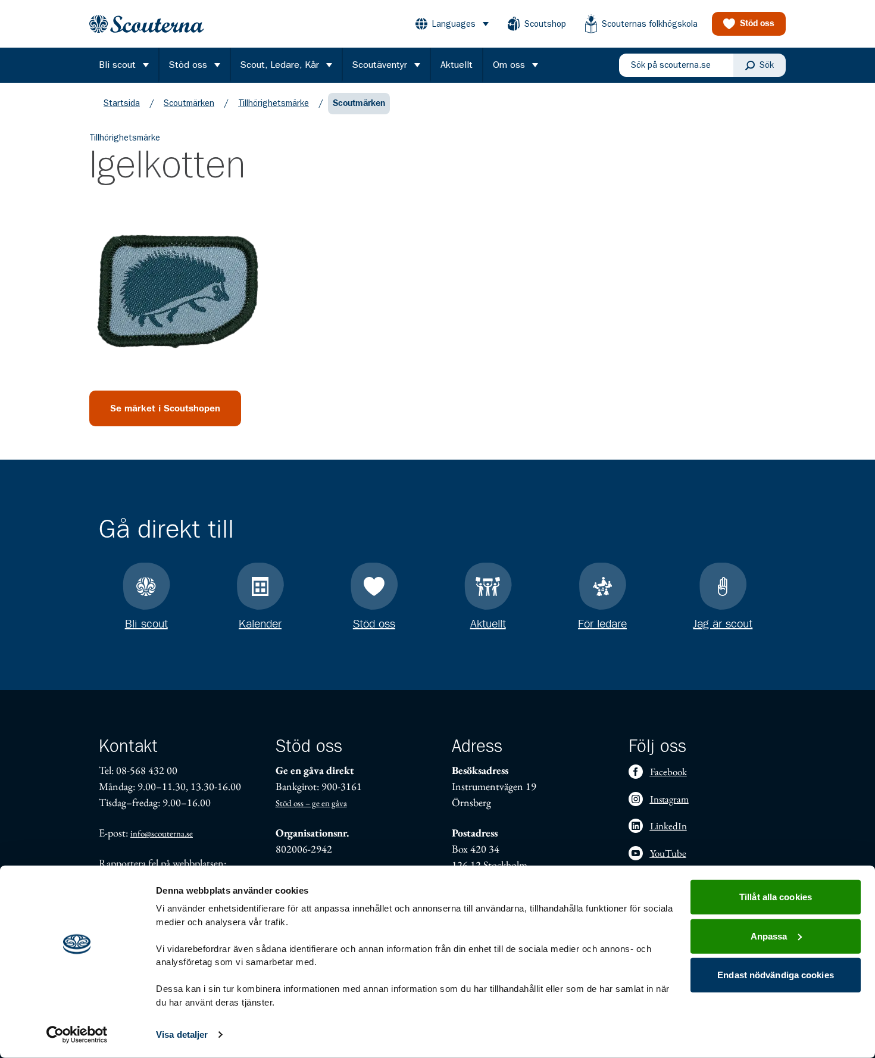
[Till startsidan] (146, 24)
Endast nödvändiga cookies (775, 975)
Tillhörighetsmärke (273, 103)
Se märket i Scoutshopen (165, 408)
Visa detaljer (182, 1034)
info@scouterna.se (161, 833)
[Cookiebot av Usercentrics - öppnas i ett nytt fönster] (77, 1035)
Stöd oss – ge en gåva (311, 803)
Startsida (122, 103)
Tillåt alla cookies (775, 897)
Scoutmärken (189, 103)
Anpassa (769, 936)
